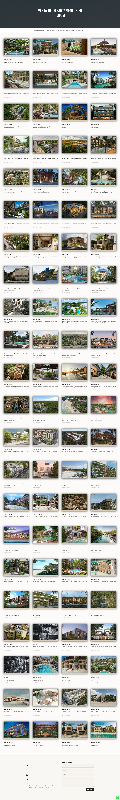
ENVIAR (89, 789)
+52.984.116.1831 (32, 766)
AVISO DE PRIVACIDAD (63, 795)
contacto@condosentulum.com (35, 770)
